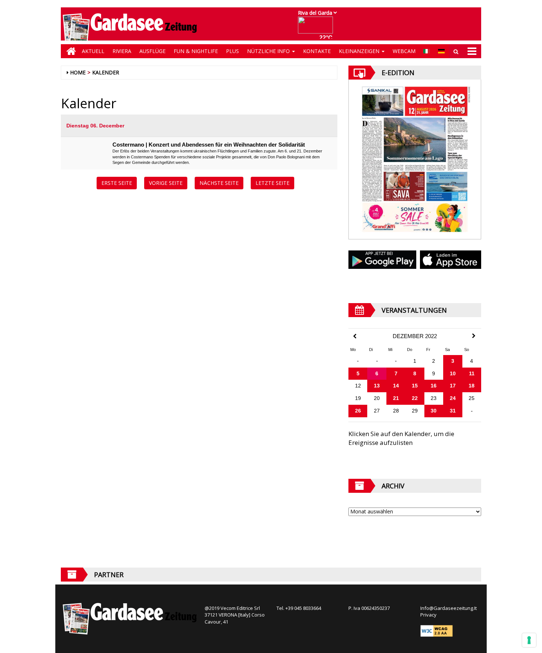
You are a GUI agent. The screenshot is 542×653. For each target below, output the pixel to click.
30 (434, 411)
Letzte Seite (272, 182)
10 (453, 373)
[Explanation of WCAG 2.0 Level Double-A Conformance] (436, 630)
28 (396, 411)
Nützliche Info (269, 51)
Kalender (105, 72)
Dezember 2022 (415, 336)
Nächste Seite (219, 182)
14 (396, 386)
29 (415, 411)
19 (358, 398)
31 (453, 411)
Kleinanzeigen (360, 51)
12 (358, 386)
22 (415, 398)
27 (377, 411)
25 (472, 398)
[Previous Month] (354, 336)
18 (472, 386)
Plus (232, 51)
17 (453, 386)
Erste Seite (116, 182)
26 (358, 411)
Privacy (428, 614)
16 (434, 386)
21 (396, 398)
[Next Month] (473, 336)
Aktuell (93, 51)
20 (377, 398)
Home (78, 72)
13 (377, 386)
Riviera (121, 51)
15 (415, 386)
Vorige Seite (166, 182)
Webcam (404, 51)
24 (453, 398)
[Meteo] (317, 29)
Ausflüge (152, 51)
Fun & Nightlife (196, 51)
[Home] (69, 51)
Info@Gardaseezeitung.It (448, 608)
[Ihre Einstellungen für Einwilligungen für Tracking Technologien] (529, 640)
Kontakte (317, 51)
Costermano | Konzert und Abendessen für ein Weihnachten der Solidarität (208, 144)
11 (472, 373)
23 (434, 398)
